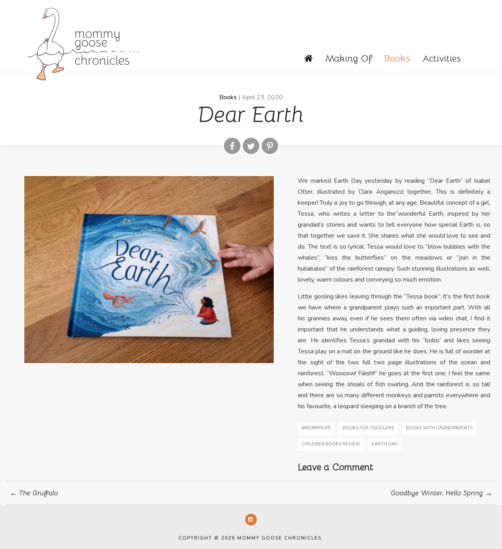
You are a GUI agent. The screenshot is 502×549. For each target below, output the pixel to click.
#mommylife (316, 428)
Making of (348, 58)
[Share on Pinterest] (269, 145)
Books (397, 58)
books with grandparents (439, 428)
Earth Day (384, 444)
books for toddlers (368, 428)
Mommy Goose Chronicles (83, 43)
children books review (331, 444)
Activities (441, 58)
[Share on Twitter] (251, 145)
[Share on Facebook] (232, 145)
